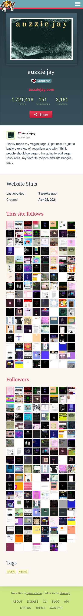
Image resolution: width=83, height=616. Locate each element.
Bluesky (65, 593)
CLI (45, 601)
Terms (40, 608)
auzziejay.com (41, 89)
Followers (17, 379)
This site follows (24, 214)
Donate (32, 601)
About (17, 601)
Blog (55, 601)
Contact (56, 608)
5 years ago (23, 137)
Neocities (17, 593)
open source (34, 593)
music (11, 571)
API (66, 601)
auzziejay (28, 133)
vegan (23, 571)
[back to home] (8, 6)
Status (25, 608)
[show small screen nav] (77, 4)
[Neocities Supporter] (41, 81)
